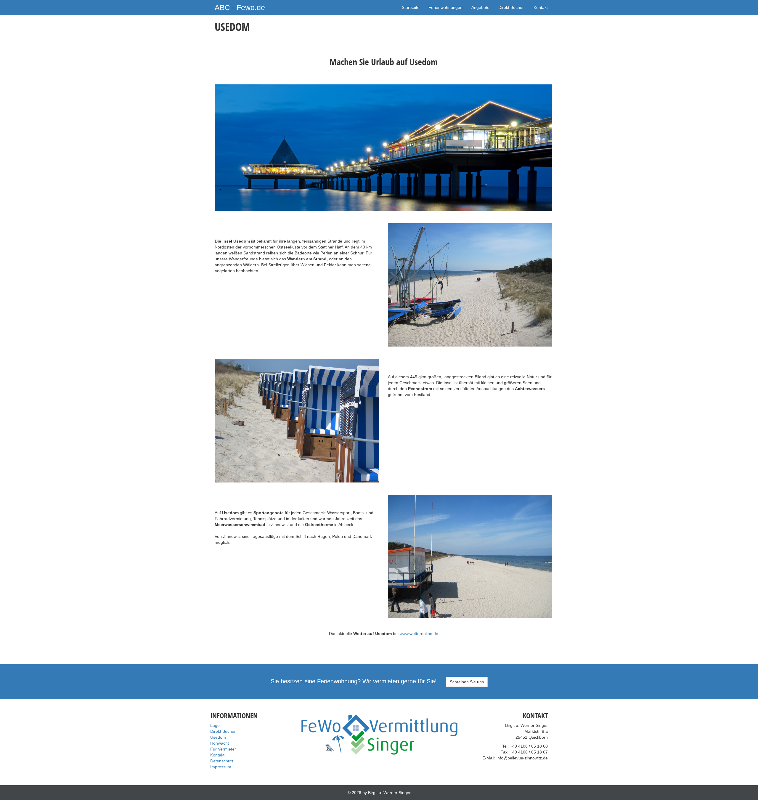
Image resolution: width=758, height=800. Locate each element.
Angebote (480, 7)
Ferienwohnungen (445, 7)
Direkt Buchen (511, 7)
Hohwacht (219, 743)
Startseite (411, 7)
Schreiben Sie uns (467, 681)
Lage (215, 725)
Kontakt (541, 7)
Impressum (220, 766)
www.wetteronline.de (419, 633)
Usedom (218, 737)
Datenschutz (222, 761)
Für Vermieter (223, 749)
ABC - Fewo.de (240, 7)
